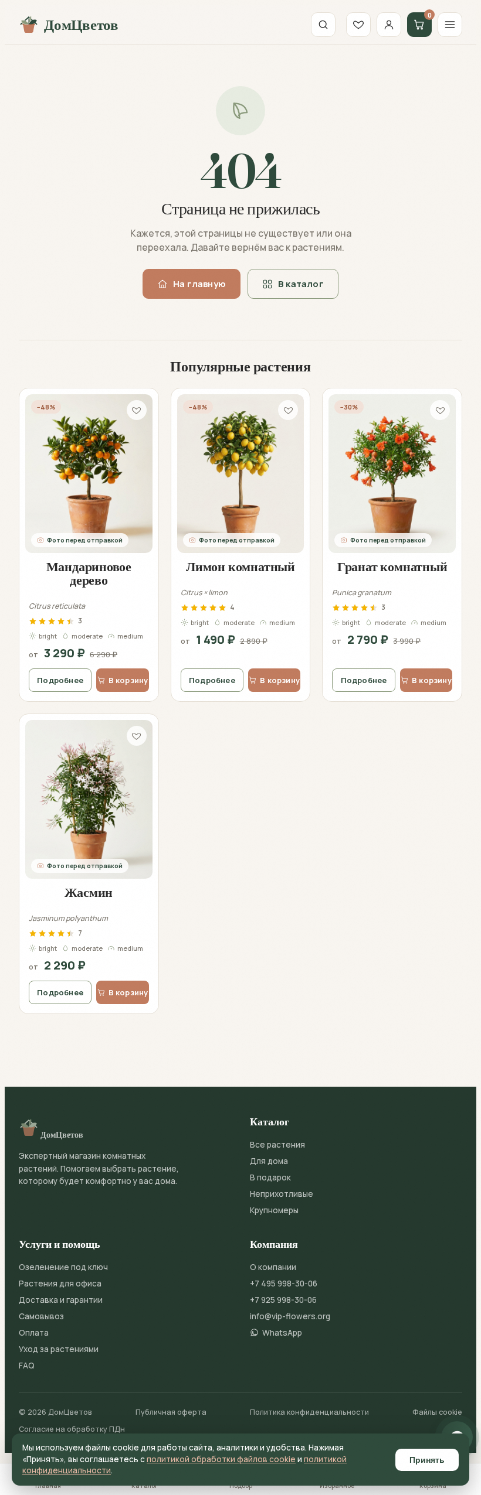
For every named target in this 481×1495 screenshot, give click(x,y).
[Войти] (389, 24)
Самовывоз (41, 1316)
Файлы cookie (437, 1412)
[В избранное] (137, 410)
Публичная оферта (171, 1412)
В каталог (301, 284)
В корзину (128, 680)
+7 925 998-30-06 (283, 1300)
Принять (427, 1460)
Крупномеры (274, 1210)
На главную (199, 284)
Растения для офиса (60, 1283)
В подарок (270, 1177)
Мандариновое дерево (88, 573)
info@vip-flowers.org (290, 1316)
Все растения (277, 1144)
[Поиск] (323, 24)
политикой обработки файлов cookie (221, 1459)
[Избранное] (358, 24)
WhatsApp (282, 1332)
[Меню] (450, 24)
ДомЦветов (81, 24)
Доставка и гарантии (61, 1300)
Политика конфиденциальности (309, 1412)
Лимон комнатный (240, 566)
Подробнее (60, 680)
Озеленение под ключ (63, 1267)
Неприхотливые (281, 1194)
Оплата (34, 1332)
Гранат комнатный (392, 566)
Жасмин (89, 892)
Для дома (269, 1161)
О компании (273, 1267)
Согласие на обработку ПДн (72, 1429)
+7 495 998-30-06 (283, 1283)
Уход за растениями (59, 1349)
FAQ (27, 1365)
